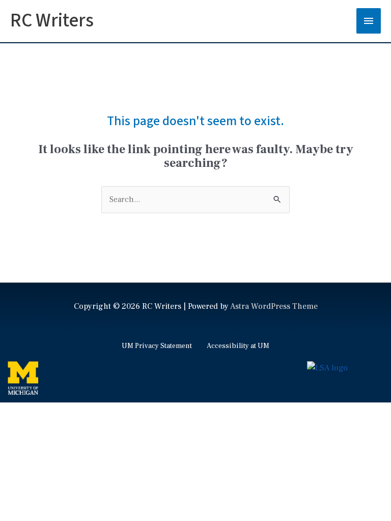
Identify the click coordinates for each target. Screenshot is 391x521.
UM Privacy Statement (157, 346)
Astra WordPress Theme (274, 306)
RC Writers (52, 20)
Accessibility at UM (238, 346)
